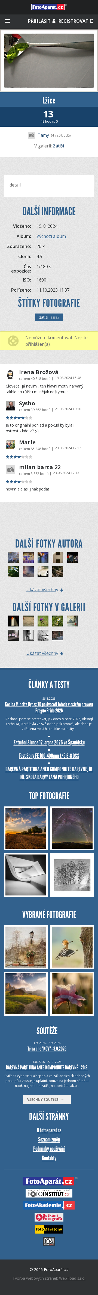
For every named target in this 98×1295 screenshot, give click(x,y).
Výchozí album (51, 236)
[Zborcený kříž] (57, 571)
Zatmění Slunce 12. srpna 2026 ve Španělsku (49, 742)
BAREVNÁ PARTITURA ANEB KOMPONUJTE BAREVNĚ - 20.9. (47, 1067)
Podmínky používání (49, 1148)
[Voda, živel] (13, 557)
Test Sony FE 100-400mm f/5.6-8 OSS (49, 755)
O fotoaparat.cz (49, 1130)
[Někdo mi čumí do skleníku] (43, 635)
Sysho (27, 403)
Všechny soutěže (44, 1099)
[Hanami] (13, 635)
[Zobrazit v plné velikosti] (49, 60)
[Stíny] (57, 557)
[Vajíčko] (43, 557)
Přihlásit (40, 21)
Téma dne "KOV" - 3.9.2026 (46, 1048)
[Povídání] (43, 571)
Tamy (43, 135)
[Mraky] (28, 571)
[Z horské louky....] (43, 621)
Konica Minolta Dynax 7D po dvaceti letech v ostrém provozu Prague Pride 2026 (49, 707)
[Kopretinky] (13, 571)
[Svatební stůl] (28, 557)
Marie (27, 442)
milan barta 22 (39, 467)
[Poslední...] (13, 621)
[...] (28, 621)
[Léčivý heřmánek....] (57, 621)
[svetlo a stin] (28, 635)
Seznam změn (49, 1139)
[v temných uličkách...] (57, 635)
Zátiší (58, 146)
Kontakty (49, 1158)
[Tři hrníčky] (72, 557)
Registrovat (74, 21)
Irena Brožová (39, 372)
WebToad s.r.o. (72, 1278)
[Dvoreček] (72, 621)
